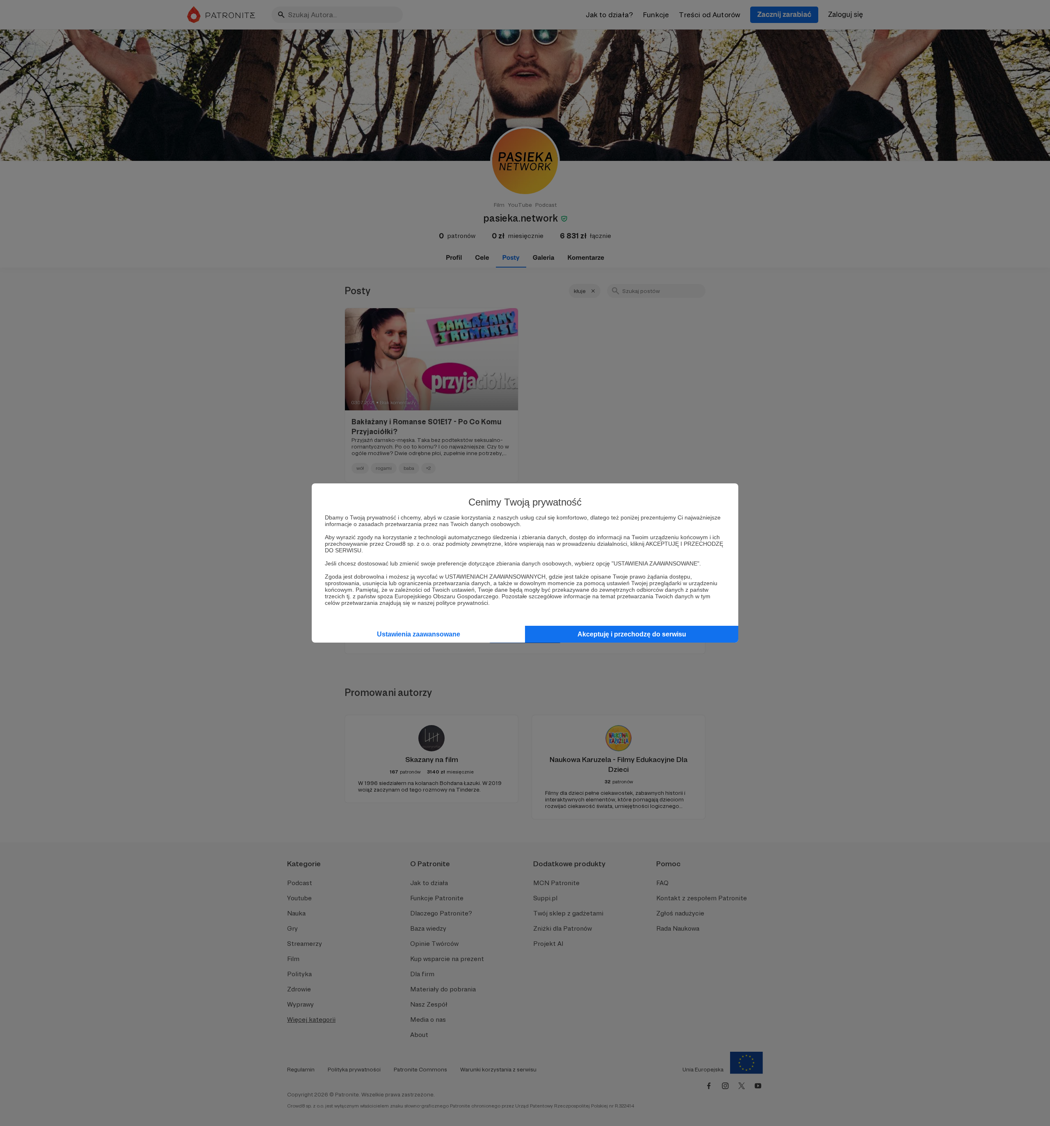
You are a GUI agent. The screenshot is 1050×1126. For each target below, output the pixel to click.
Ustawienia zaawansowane (418, 634)
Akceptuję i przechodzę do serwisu (632, 634)
